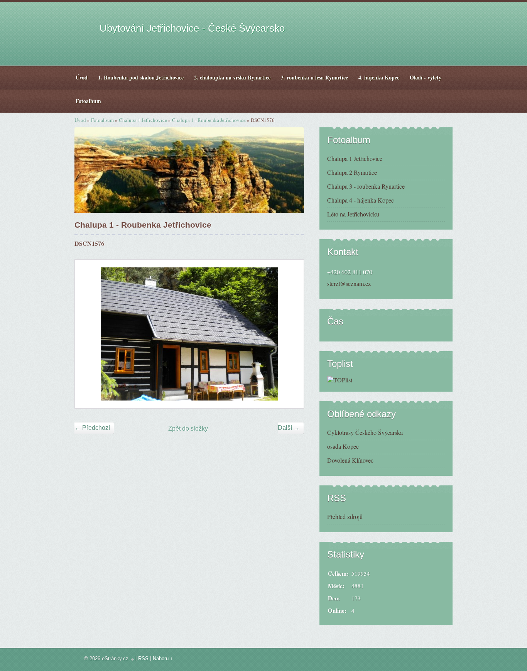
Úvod (80, 120)
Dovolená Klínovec (350, 460)
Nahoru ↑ (163, 658)
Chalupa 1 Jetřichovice (143, 120)
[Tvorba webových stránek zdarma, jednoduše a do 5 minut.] (132, 659)
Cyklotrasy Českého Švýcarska (365, 432)
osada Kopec (343, 446)
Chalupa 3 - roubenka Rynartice (366, 186)
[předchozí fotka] (87, 334)
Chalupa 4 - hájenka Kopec (360, 200)
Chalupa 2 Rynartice (352, 172)
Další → (289, 427)
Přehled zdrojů (345, 516)
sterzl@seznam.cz (349, 283)
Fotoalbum (102, 120)
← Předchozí (92, 427)
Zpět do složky (188, 428)
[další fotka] (291, 334)
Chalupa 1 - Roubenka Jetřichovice (209, 120)
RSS (143, 658)
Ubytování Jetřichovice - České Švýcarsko (192, 28)
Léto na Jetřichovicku (353, 214)
